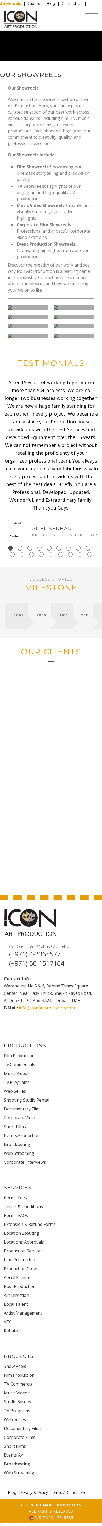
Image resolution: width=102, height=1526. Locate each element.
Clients (34, 3)
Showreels (10, 3)
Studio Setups (17, 1402)
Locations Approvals (24, 1242)
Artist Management (23, 1313)
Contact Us (72, 3)
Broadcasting (17, 1144)
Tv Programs (17, 1082)
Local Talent (16, 1304)
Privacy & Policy (33, 1492)
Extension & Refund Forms (30, 1224)
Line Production (19, 1260)
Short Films (15, 1126)
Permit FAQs (16, 1215)
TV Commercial (18, 1384)
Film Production (19, 1055)
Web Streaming (19, 1153)
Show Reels (15, 1366)
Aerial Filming (17, 1277)
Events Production (22, 1135)
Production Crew (20, 1268)
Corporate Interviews (25, 1162)
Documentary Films (23, 1428)
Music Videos (17, 1073)
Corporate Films (19, 1437)
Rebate (11, 1331)
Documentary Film (21, 1109)
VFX (7, 1322)
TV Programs (17, 1410)
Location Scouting (21, 1233)
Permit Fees (15, 1197)
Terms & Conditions (23, 1206)
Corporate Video (20, 1118)
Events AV (13, 1455)
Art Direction (16, 1295)
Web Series (15, 1091)
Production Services (23, 1251)
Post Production (20, 1286)
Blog (51, 3)
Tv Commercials (19, 1064)
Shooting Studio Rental (26, 1100)
